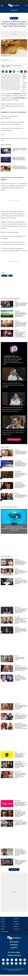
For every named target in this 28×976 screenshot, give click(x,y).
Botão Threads (24, 964)
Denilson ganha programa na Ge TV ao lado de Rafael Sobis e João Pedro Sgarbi (20, 562)
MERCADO (16, 926)
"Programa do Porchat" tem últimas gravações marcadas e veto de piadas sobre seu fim (21, 324)
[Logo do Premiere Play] (7, 313)
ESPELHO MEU (4, 931)
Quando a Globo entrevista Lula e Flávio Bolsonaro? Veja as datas (21, 572)
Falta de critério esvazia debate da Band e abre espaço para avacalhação (19, 158)
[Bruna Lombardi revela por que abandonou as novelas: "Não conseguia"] (7, 706)
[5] (7, 496)
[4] (7, 485)
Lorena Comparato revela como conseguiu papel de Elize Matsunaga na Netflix (13, 385)
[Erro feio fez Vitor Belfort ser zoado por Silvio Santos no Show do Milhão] (7, 678)
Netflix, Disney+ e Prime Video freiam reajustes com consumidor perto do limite (19, 167)
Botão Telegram (3, 964)
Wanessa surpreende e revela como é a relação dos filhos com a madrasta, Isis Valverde (21, 726)
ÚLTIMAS (3, 919)
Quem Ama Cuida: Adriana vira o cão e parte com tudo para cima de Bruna (20, 485)
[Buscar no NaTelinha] (26, 5)
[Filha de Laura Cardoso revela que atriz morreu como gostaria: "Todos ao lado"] (7, 581)
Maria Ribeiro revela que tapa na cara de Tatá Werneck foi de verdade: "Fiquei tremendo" (20, 814)
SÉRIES (2, 929)
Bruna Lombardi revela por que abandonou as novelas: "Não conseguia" (21, 707)
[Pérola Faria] (7, 333)
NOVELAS (3, 921)
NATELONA (16, 929)
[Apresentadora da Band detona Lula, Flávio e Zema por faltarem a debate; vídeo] (7, 610)
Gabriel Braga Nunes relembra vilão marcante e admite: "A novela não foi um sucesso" (21, 765)
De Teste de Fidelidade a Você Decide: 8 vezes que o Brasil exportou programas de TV (21, 716)
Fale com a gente (14, 952)
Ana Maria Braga (19, 98)
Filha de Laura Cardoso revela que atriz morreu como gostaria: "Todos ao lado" (21, 581)
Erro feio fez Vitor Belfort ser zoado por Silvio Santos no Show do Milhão (20, 678)
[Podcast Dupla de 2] (16, 963)
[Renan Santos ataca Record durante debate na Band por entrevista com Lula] (7, 630)
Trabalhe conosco (14, 955)
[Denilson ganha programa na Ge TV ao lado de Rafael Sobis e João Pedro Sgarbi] (7, 562)
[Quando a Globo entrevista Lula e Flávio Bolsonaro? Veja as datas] (7, 571)
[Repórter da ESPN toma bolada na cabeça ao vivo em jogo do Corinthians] (7, 862)
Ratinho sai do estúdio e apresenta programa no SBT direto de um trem (21, 823)
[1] (7, 452)
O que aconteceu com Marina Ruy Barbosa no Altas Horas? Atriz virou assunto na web (21, 668)
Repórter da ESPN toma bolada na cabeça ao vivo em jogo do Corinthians (21, 862)
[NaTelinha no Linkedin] (12, 963)
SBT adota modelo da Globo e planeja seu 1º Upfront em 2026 (19, 149)
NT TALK (3, 924)
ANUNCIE (14, 948)
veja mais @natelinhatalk (14, 439)
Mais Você (17, 93)
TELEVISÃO (16, 919)
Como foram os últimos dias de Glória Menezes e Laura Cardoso (21, 496)
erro (25, 71)
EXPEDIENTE (14, 945)
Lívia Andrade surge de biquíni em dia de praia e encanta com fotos (21, 452)
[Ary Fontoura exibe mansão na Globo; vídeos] (7, 658)
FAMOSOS (16, 921)
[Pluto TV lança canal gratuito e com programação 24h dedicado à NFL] (7, 754)
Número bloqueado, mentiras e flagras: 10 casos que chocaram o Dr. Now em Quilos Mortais (20, 853)
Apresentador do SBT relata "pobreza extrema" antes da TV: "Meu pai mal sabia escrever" (13, 432)
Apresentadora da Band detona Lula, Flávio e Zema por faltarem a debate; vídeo (21, 610)
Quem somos (14, 942)
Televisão (14, 10)
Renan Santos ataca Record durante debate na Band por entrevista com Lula (21, 630)
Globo (10, 275)
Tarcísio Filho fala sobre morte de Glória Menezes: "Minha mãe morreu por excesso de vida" (21, 621)
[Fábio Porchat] (7, 323)
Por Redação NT (5, 59)
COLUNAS (3, 926)
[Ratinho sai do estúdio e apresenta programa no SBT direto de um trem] (7, 823)
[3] (7, 474)
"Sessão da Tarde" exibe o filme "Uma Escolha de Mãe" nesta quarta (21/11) (21, 304)
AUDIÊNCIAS (17, 924)
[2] (7, 463)
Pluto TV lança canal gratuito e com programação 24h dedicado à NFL (20, 755)
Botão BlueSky (20, 964)
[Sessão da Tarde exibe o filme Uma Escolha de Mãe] (7, 304)
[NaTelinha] (13, 5)
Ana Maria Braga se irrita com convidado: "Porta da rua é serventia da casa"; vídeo (20, 775)
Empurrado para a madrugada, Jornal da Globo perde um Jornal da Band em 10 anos (20, 464)
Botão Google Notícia (7, 964)
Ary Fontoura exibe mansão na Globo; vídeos (20, 658)
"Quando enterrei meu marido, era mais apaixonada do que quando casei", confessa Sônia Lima (12, 409)
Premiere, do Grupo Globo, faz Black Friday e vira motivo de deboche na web (21, 314)
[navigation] (2, 5)
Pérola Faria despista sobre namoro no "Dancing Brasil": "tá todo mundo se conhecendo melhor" (20, 334)
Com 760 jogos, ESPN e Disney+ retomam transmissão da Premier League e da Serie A (21, 804)
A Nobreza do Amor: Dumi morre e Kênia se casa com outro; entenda (21, 475)
